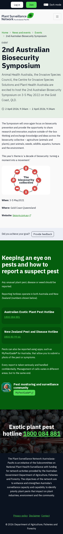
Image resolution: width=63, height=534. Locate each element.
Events (38, 32)
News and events (21, 32)
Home (5, 32)
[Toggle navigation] (57, 16)
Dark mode (55, 4)
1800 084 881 (41, 433)
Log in (17, 4)
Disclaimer (34, 515)
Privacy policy (20, 515)
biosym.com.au (22, 215)
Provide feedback (42, 234)
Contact (45, 515)
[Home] (18, 16)
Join (31, 4)
